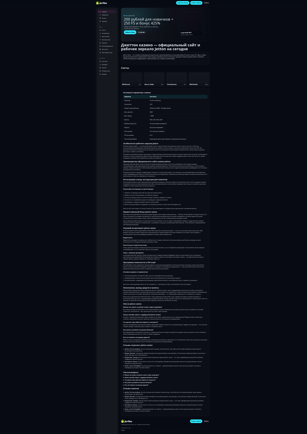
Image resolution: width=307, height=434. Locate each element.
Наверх (123, 430)
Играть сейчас (196, 3)
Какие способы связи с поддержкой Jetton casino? (141, 377)
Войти (206, 3)
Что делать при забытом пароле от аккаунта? (140, 380)
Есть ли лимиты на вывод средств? (136, 385)
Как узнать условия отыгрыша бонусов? (138, 382)
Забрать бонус (130, 32)
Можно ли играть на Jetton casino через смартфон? (142, 375)
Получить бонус (182, 3)
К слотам (141, 32)
